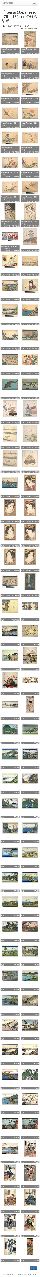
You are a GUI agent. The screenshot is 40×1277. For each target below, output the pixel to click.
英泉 (22, 250)
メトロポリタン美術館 (11, 53)
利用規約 (20, 1274)
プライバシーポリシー (30, 1274)
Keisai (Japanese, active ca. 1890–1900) (9, 247)
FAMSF (36, 644)
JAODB (16, 644)
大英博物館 (15, 620)
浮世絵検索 (8, 2)
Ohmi (37, 620)
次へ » (33, 1268)
